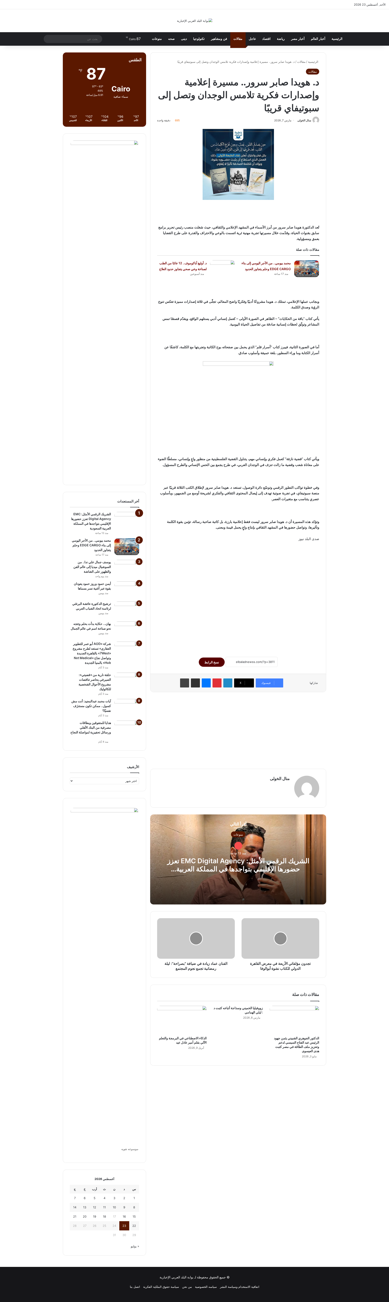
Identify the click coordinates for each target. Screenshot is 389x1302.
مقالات (237, 39)
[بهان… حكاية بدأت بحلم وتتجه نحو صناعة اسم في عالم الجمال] (126, 630)
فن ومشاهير (219, 39)
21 (74, 1216)
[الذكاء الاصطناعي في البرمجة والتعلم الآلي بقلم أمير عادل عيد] (182, 1020)
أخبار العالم (318, 39)
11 (104, 1207)
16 (124, 1216)
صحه (171, 39)
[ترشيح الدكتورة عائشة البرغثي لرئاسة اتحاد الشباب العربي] (126, 609)
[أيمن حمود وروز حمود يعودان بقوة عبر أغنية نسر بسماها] (126, 589)
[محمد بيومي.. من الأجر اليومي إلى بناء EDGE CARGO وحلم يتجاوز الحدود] (306, 268)
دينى (184, 39)
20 (84, 1216)
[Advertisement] (238, 597)
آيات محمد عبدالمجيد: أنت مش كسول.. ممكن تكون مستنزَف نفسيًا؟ (91, 705)
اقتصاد (266, 39)
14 (74, 1207)
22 (134, 1225)
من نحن (187, 1286)
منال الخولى (304, 120)
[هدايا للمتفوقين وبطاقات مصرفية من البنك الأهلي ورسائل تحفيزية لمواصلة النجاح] (126, 729)
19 (94, 1216)
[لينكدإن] (227, 682)
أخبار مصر (298, 39)
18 (104, 1216)
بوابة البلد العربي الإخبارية (176, 1277)
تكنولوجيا (199, 39)
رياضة (281, 39)
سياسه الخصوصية (206, 1286)
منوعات (157, 39)
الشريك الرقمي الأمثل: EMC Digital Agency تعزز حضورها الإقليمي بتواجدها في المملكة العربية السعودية (238, 869)
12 (94, 1207)
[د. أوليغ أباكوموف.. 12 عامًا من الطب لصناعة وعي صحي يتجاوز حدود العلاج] (222, 268)
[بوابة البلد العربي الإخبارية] (194, 20)
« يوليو (135, 1246)
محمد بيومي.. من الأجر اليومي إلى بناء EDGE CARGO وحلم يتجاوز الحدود (91, 545)
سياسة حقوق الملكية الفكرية (161, 1286)
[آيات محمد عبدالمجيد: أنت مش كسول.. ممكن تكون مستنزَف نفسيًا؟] (126, 707)
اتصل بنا (135, 1286)
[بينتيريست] (217, 682)
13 (84, 1207)
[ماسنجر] (206, 682)
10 (114, 1207)
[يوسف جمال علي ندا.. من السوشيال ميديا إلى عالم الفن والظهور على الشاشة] (126, 568)
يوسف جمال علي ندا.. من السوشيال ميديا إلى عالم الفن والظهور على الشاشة (92, 566)
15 (134, 1216)
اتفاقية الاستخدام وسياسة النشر (239, 1286)
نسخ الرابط (211, 662)
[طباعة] (184, 682)
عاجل (252, 39)
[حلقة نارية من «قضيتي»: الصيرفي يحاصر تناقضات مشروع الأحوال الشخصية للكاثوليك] (126, 681)
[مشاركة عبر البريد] (195, 682)
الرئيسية (337, 39)
